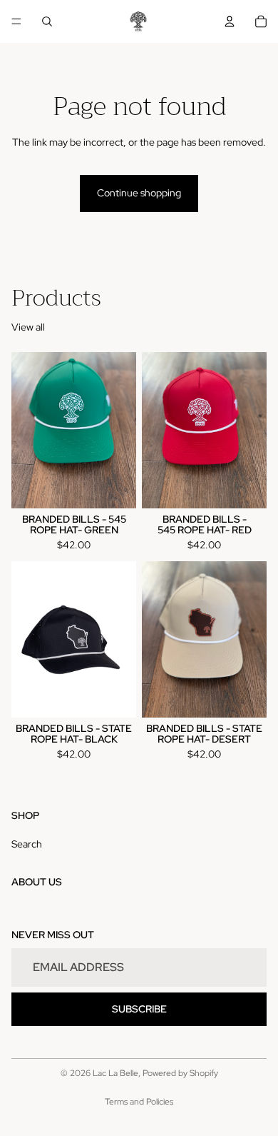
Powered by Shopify (180, 1073)
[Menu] (16, 21)
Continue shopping (139, 192)
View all (28, 327)
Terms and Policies (139, 1101)
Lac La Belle (115, 1073)
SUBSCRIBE (139, 1008)
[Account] (229, 21)
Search (26, 844)
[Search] (47, 21)
